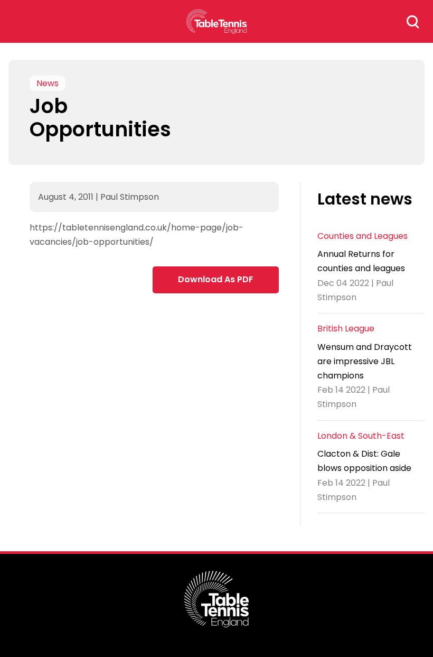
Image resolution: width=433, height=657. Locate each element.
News (47, 83)
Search (413, 21)
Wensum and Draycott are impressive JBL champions (364, 361)
